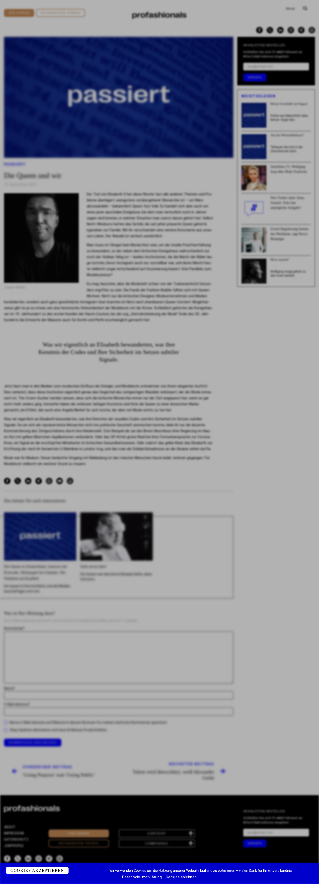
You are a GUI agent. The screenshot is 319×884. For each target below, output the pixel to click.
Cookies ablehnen (181, 877)
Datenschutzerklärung (142, 877)
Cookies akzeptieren (37, 870)
